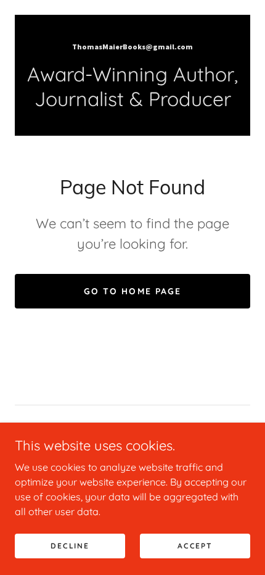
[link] (132, 45)
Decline (70, 545)
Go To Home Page (132, 291)
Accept (194, 545)
